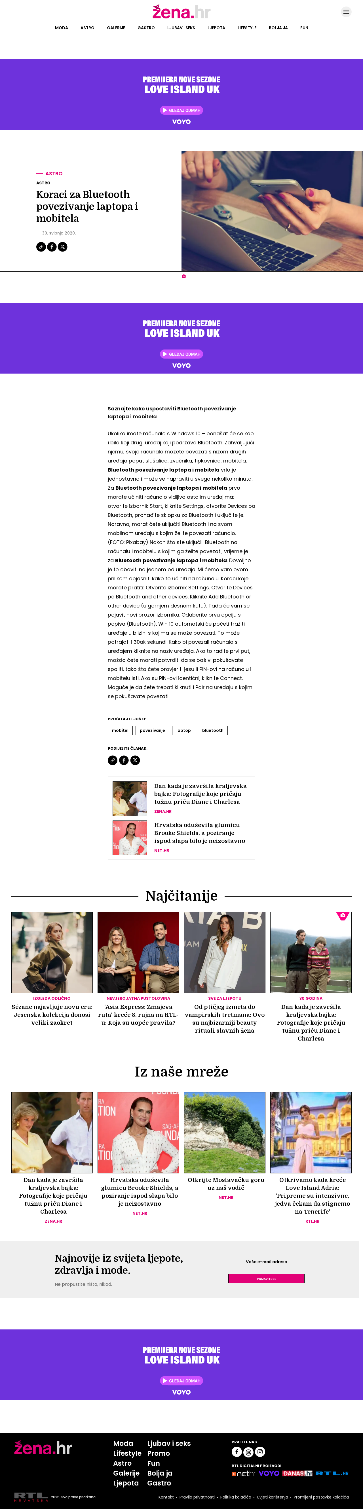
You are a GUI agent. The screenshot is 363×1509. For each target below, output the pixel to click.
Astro (87, 28)
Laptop (183, 730)
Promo (158, 1453)
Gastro (146, 28)
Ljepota (216, 28)
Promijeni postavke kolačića (321, 1497)
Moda (61, 28)
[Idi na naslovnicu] (182, 18)
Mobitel (120, 730)
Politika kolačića (235, 1497)
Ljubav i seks (181, 28)
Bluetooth (212, 730)
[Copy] (41, 251)
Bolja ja (278, 28)
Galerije (116, 28)
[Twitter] (62, 251)
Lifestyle (247, 28)
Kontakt (166, 1497)
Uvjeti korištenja (272, 1497)
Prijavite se (266, 1278)
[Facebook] (52, 251)
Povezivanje (152, 730)
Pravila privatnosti (197, 1497)
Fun (304, 28)
